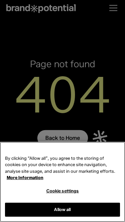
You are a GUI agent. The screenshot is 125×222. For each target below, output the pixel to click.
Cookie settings (62, 190)
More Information (25, 177)
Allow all (62, 209)
